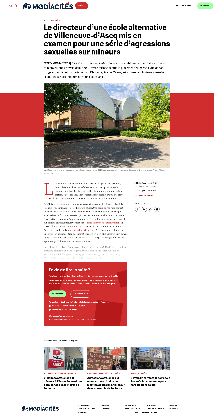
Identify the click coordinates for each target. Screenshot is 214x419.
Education (61, 373)
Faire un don (174, 405)
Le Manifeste (106, 408)
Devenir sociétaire (131, 408)
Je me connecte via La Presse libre (82, 319)
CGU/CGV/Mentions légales (146, 412)
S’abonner (105, 405)
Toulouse (49, 373)
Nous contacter (129, 405)
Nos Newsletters (185, 6)
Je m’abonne (205, 6)
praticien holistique (79, 230)
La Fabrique (152, 405)
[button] (137, 209)
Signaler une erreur (155, 408)
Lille (81, 6)
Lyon (134, 373)
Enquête (56, 20)
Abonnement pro (84, 412)
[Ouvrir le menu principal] (6, 5)
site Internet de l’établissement (104, 222)
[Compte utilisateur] (15, 5)
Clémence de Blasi (145, 195)
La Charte (173, 408)
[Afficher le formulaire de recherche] (10, 6)
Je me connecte (66, 316)
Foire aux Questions (86, 408)
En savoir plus (81, 294)
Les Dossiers (83, 405)
